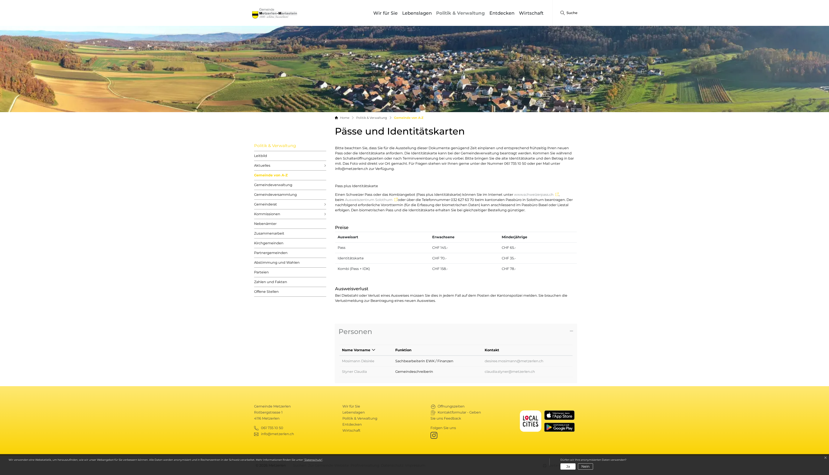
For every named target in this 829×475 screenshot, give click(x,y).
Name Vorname (356, 350)
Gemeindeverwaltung (273, 185)
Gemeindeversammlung (275, 195)
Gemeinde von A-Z (271, 176)
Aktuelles (262, 165)
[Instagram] (434, 435)
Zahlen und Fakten (270, 282)
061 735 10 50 (272, 428)
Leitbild (260, 156)
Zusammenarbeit (269, 233)
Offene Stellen (266, 292)
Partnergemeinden (271, 253)
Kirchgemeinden (268, 243)
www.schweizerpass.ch (536, 195)
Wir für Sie (385, 13)
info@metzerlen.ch (277, 434)
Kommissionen (267, 214)
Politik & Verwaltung (460, 13)
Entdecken (501, 13)
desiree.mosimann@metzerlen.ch (514, 361)
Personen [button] (355, 331)
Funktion (403, 350)
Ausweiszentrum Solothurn (371, 200)
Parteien (261, 272)
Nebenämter (265, 224)
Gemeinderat (265, 204)
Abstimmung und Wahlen (277, 262)
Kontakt (492, 350)
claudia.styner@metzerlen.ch (510, 372)
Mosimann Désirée (358, 361)
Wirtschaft (531, 13)
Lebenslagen (417, 13)
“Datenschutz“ (313, 459)
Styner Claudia (354, 372)
